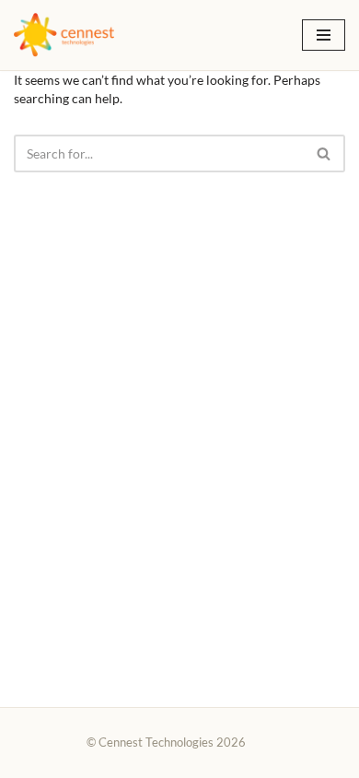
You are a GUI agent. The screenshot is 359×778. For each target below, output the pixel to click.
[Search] (324, 153)
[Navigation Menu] (323, 35)
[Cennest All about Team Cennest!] (64, 35)
